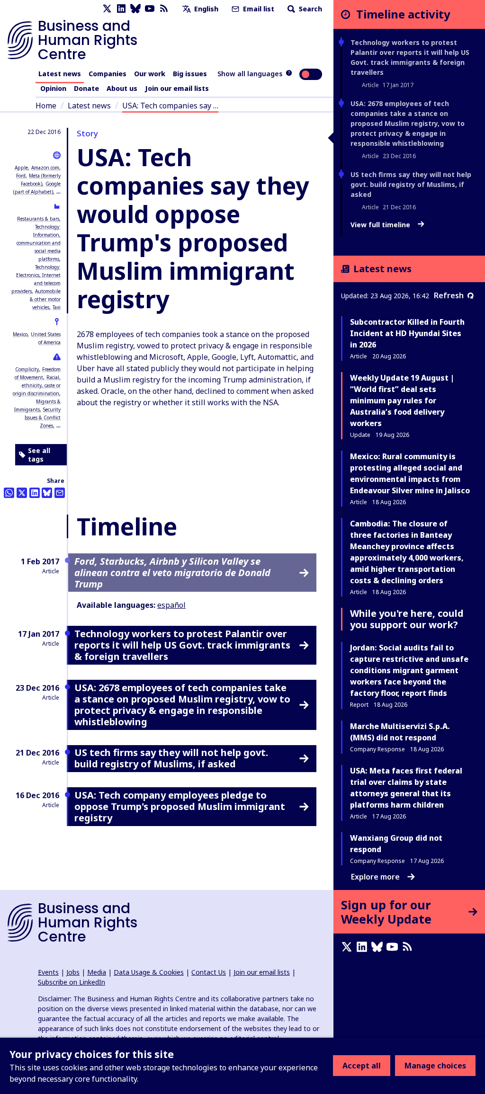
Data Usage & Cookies (149, 972)
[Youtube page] (149, 9)
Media (96, 972)
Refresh (449, 295)
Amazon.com (45, 167)
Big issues (190, 73)
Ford (21, 175)
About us (122, 88)
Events (48, 972)
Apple (21, 167)
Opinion (53, 88)
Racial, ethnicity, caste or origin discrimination (37, 385)
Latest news (59, 73)
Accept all (361, 1065)
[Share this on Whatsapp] (9, 493)
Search (309, 8)
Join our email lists (177, 88)
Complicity (27, 369)
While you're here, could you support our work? (407, 619)
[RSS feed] (164, 9)
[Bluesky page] (135, 9)
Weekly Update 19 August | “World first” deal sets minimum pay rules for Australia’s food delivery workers (402, 400)
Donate (86, 88)
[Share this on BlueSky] (47, 493)
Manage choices (435, 1065)
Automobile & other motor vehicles (45, 299)
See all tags (39, 454)
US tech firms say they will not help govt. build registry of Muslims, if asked (410, 184)
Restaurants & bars (38, 218)
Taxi (57, 307)
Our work (149, 73)
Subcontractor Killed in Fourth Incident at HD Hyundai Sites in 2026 (407, 333)
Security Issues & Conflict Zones (43, 417)
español (171, 605)
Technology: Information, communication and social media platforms (39, 242)
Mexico (20, 334)
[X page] (107, 9)
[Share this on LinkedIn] (34, 493)
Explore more (375, 877)
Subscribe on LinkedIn (71, 982)
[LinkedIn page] (121, 9)
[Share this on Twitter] (22, 493)
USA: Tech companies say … (170, 105)
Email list (257, 8)
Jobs (73, 972)
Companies (107, 73)
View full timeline (381, 225)
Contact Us (208, 972)
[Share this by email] (59, 493)
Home (46, 105)
